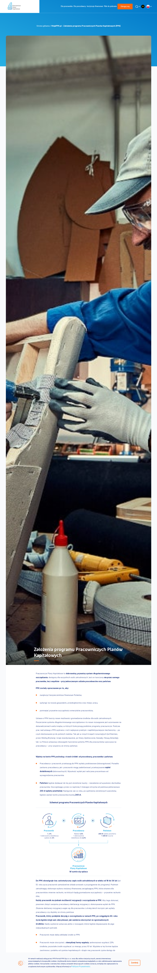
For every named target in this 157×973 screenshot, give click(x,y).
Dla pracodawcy (79, 6)
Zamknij (134, 963)
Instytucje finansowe (95, 6)
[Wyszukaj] (137, 6)
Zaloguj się (125, 6)
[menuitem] (67, 6)
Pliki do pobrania (110, 6)
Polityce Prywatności (80, 967)
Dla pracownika (67, 6)
